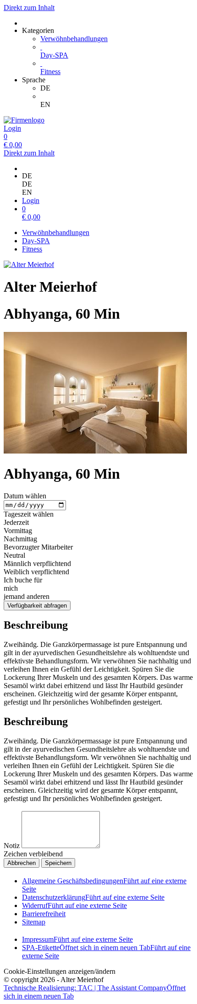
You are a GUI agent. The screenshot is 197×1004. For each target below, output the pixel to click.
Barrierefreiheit (44, 914)
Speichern (58, 863)
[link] (116, 88)
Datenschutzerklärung (93, 897)
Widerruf (74, 905)
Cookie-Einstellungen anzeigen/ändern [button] (59, 971)
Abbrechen (21, 863)
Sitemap (33, 922)
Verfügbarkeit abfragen (37, 605)
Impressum (77, 939)
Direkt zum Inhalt (29, 7)
